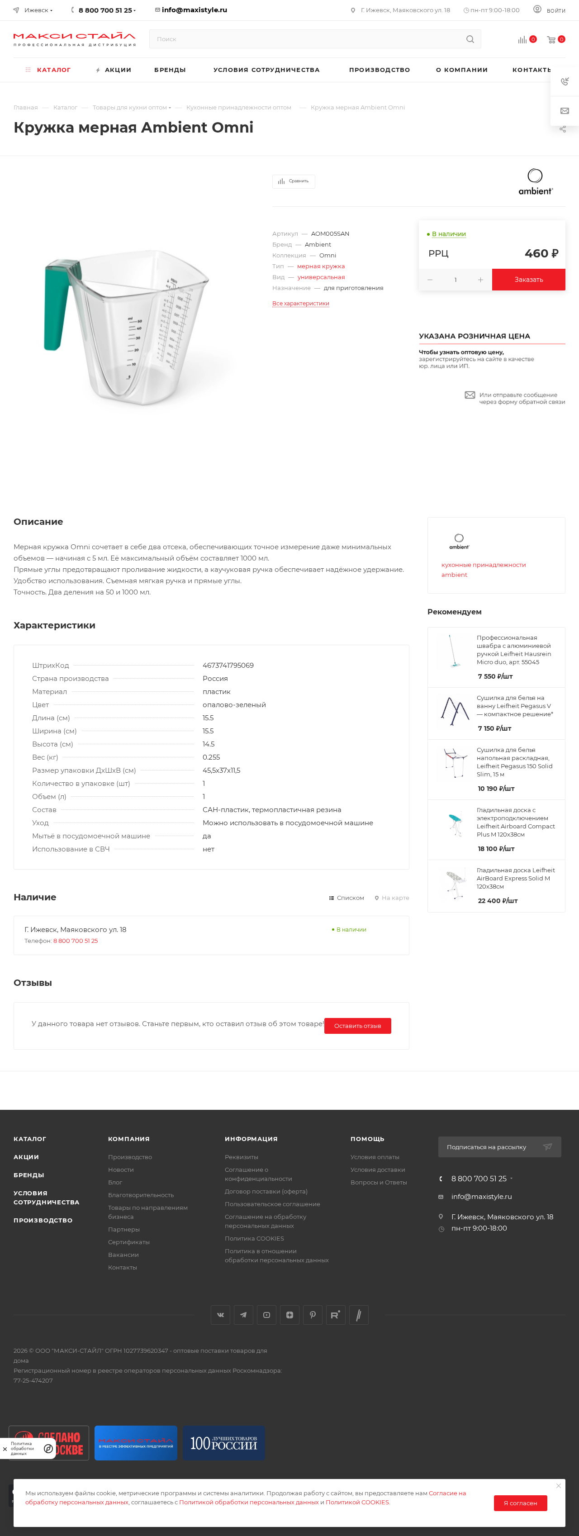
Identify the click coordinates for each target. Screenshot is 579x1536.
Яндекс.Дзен (289, 1315)
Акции (26, 1156)
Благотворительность (141, 1194)
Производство (43, 1220)
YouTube (266, 1315)
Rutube (336, 1315)
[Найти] (470, 38)
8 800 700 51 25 (75, 940)
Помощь (367, 1138)
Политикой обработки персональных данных (249, 1502)
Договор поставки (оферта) (266, 1191)
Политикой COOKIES (357, 1502)
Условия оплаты (375, 1156)
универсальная (321, 277)
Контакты (122, 1267)
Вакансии (123, 1254)
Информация (251, 1138)
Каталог (30, 1138)
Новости (121, 1169)
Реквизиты (241, 1156)
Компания (129, 1138)
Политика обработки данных (22, 1448)
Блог (115, 1182)
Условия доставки (378, 1169)
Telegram (243, 1315)
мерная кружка (321, 266)
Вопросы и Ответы (379, 1182)
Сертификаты (129, 1242)
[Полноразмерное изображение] (129, 330)
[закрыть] (5, 1448)
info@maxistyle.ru (194, 9)
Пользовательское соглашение (272, 1204)
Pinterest (313, 1315)
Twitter (359, 1315)
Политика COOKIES (254, 1238)
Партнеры (124, 1229)
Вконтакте (220, 1315)
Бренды (29, 1175)
